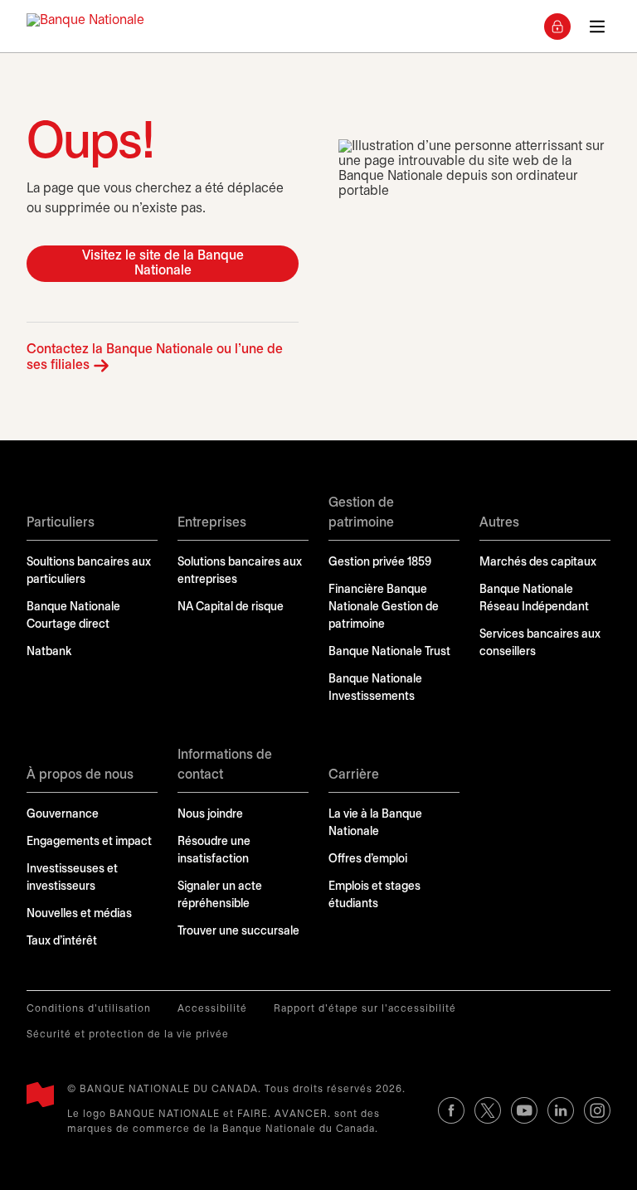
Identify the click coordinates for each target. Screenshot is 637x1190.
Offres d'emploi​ (367, 859)
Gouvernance (63, 814)
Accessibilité (212, 1008)
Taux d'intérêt (62, 941)
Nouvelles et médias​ (79, 914)
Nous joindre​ (210, 814)
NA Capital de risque (230, 607)
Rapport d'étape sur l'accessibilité (365, 1008)
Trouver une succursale (238, 931)
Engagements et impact (89, 842)
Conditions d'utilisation (89, 1008)
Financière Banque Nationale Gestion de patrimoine (383, 607)
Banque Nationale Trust (389, 652)
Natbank (49, 652)
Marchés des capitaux (537, 562)
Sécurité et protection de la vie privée (128, 1034)
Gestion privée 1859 (379, 562)
